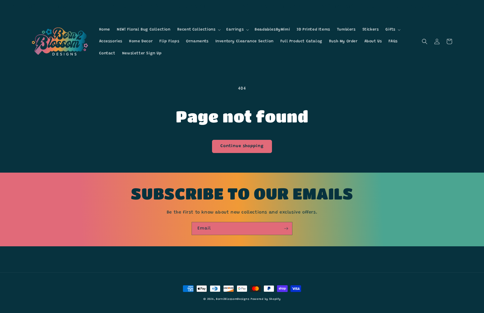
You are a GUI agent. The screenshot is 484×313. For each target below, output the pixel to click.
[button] (198, 30)
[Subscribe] (286, 228)
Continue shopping (242, 146)
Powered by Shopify (266, 299)
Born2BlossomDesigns (232, 299)
